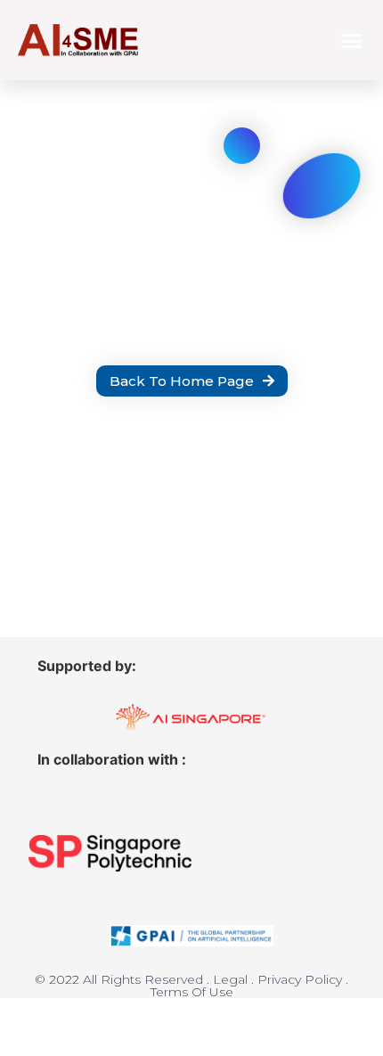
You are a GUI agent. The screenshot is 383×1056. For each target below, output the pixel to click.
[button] (351, 40)
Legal (230, 979)
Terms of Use (192, 992)
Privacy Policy (299, 979)
